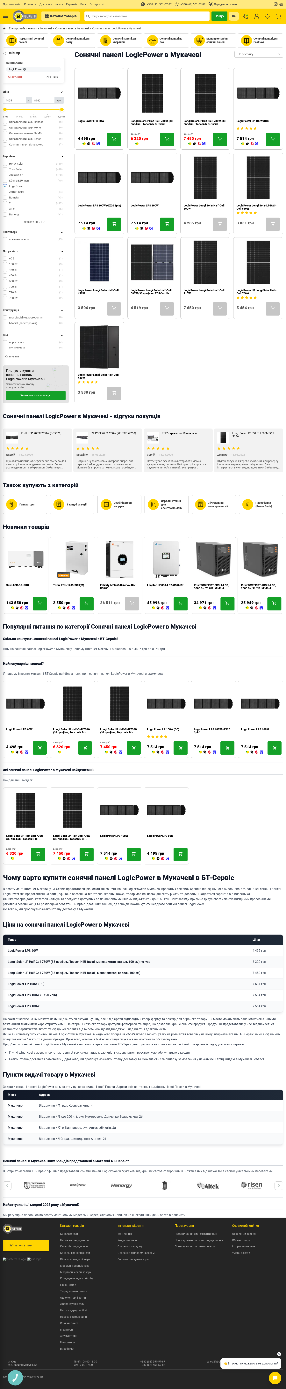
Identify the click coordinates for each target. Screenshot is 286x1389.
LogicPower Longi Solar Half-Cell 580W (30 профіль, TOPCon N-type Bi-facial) (151, 293)
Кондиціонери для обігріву (77, 1278)
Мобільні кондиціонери (74, 1265)
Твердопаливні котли (73, 1291)
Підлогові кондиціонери (75, 1259)
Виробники (67, 1348)
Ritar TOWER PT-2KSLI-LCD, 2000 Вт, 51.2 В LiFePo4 (258, 587)
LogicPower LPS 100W (145, 205)
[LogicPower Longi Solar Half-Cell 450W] (79, 313)
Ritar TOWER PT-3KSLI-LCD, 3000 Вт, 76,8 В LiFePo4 (211, 587)
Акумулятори (68, 1335)
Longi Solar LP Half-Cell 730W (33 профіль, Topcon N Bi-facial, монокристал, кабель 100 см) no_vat (79, 962)
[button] (7, 1185)
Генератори (67, 1342)
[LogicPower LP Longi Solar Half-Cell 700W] (238, 313)
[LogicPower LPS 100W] (144, 228)
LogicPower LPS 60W (91, 121)
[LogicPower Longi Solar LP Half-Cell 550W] (238, 228)
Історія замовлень (243, 1246)
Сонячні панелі (69, 1323)
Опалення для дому (130, 1246)
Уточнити (52, 76)
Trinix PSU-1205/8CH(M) (68, 585)
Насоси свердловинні (73, 1316)
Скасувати (15, 76)
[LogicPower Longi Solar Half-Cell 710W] (185, 313)
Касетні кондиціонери (74, 1246)
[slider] (5, 109)
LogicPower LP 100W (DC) (253, 121)
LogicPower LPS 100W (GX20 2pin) (99, 205)
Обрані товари (241, 1240)
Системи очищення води (133, 1259)
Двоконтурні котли (72, 1303)
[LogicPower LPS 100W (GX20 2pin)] (91, 228)
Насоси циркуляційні (73, 1310)
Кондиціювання (128, 1240)
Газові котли (68, 1284)
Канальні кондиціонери (75, 1252)
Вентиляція (125, 1233)
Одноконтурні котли (73, 1297)
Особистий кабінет (244, 1233)
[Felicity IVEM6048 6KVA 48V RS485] (101, 608)
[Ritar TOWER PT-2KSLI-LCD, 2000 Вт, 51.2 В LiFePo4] (254, 608)
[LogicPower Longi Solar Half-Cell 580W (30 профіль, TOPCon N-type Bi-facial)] (132, 313)
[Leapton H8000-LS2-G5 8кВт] (160, 608)
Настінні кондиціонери (74, 1240)
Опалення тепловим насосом (136, 1252)
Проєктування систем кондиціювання (199, 1240)
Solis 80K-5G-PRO (17, 585)
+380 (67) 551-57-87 (152, 1364)
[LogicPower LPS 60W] (91, 144)
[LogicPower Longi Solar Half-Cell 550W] (185, 228)
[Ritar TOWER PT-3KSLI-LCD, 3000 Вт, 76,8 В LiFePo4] (207, 608)
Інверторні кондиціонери (75, 1272)
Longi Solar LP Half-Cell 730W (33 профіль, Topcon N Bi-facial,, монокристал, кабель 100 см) (204, 124)
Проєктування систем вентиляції (196, 1233)
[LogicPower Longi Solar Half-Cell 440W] (79, 397)
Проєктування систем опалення (195, 1246)
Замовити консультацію (35, 395)
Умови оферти (241, 1252)
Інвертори (66, 1329)
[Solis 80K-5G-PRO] (19, 608)
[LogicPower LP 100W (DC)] (250, 144)
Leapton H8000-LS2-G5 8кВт (165, 585)
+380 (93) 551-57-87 (152, 1361)
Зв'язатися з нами (20, 1245)
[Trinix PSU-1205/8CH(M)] (66, 608)
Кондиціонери (69, 1233)
